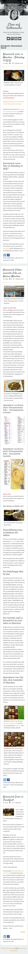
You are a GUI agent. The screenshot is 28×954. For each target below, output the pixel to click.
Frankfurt (7, 939)
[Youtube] (19, 38)
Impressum (23, 948)
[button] (4, 255)
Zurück (22, 932)
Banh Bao (18, 725)
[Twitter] (8, 38)
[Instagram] (12, 38)
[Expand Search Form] (22, 2)
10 (11, 279)
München (18, 258)
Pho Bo (15, 723)
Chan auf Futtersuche (14, 26)
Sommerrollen (8, 723)
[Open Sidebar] (25, 2)
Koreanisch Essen (10, 258)
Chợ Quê (6, 248)
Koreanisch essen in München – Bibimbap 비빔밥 (13, 57)
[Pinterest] (16, 38)
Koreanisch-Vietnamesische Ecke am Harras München (13, 273)
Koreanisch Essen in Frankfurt (13, 798)
